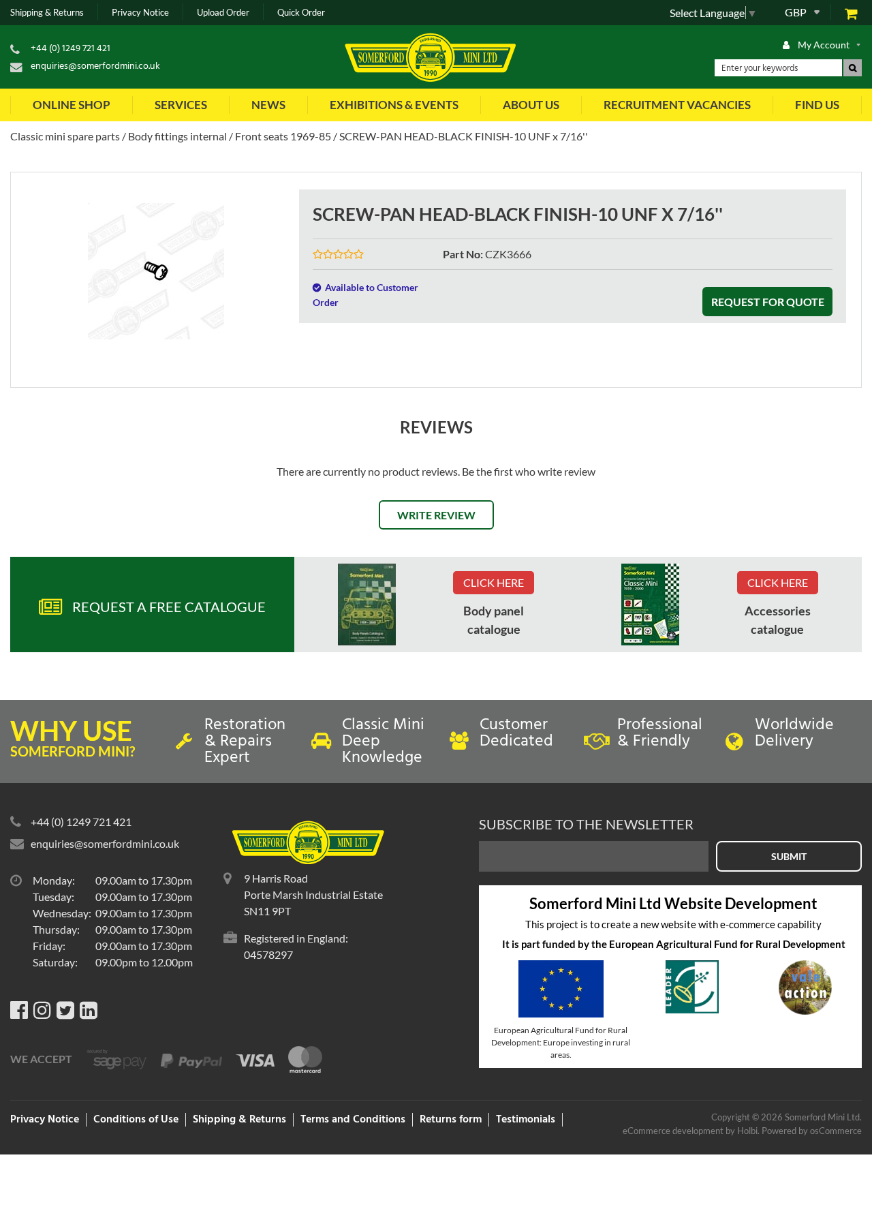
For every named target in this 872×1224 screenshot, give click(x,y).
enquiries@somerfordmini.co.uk (95, 66)
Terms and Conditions (352, 1120)
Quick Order (301, 12)
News (268, 104)
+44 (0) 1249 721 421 (70, 49)
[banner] (367, 604)
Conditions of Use (135, 1120)
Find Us (817, 104)
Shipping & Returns (47, 12)
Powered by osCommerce (812, 1130)
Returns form (451, 1120)
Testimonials (525, 1120)
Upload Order (223, 12)
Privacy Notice (140, 12)
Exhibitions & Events (394, 104)
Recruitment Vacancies (677, 104)
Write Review (436, 514)
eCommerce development (673, 1130)
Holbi (747, 1130)
